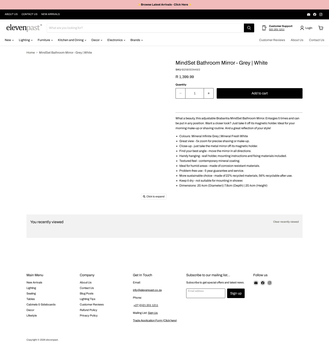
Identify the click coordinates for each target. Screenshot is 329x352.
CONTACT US (30, 14)
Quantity (181, 84)
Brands (135, 40)
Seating (31, 293)
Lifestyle (31, 315)
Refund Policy (88, 310)
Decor (95, 40)
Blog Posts (86, 293)
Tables (30, 299)
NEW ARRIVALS (50, 14)
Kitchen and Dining (71, 40)
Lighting (24, 40)
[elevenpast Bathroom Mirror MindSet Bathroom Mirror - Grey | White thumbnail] (33, 83)
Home (30, 52)
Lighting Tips (87, 299)
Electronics (115, 40)
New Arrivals (34, 282)
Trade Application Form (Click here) (155, 320)
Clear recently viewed (286, 221)
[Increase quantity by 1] (209, 93)
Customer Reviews (272, 40)
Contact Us (316, 40)
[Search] (249, 28)
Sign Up (153, 312)
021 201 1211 (276, 29)
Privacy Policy (89, 315)
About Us (297, 40)
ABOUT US (11, 14)
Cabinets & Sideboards (41, 304)
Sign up (236, 293)
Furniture (44, 40)
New (8, 40)
